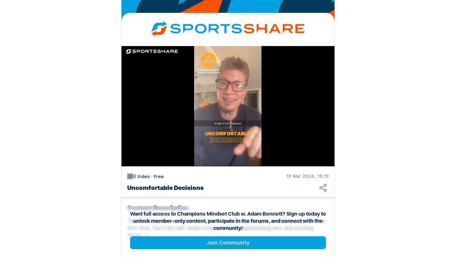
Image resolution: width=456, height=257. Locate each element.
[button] (230, 108)
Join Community (228, 243)
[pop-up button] (307, 153)
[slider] (228, 140)
